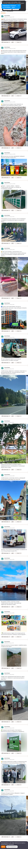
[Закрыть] (19, 5)
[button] (6, 42)
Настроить (15, 8)
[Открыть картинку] (13, 74)
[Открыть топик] (14, 19)
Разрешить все (7, 8)
